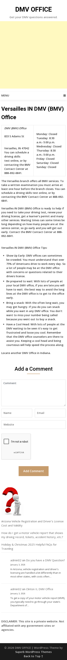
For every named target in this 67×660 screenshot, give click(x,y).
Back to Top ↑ (33, 656)
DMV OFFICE (33, 9)
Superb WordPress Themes (33, 652)
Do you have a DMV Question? (45, 560)
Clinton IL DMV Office (39, 589)
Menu (5, 95)
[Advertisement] (33, 55)
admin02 (15, 560)
